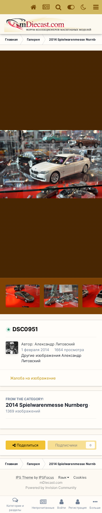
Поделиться (27, 445)
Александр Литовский (55, 344)
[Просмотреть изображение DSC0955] (23, 296)
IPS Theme (24, 477)
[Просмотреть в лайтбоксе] (51, 164)
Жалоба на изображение (33, 378)
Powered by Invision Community (51, 487)
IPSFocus (46, 477)
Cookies (79, 477)
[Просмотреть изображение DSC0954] (61, 296)
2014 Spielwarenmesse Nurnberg (47, 405)
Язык (62, 477)
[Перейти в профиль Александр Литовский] (12, 347)
